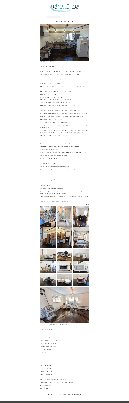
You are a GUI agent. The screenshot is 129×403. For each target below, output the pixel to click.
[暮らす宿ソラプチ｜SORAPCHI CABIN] (64, 2)
